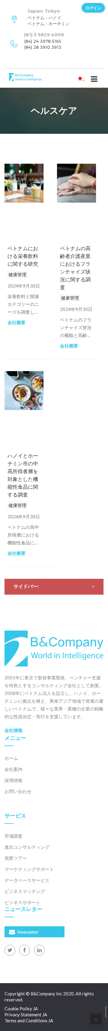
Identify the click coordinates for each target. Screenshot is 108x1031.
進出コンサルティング (27, 847)
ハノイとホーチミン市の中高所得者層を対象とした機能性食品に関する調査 (23, 475)
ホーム (11, 758)
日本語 (85, 78)
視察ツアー (15, 858)
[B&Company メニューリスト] (94, 78)
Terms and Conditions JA (28, 1020)
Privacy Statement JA (25, 1014)
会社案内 (13, 769)
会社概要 (17, 322)
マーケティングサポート (29, 869)
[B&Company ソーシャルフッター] (9, 950)
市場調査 (13, 836)
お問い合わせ (18, 791)
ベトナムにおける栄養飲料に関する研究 (23, 256)
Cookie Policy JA (21, 1008)
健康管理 (17, 274)
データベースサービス (27, 880)
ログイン (93, 7)
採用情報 (13, 780)
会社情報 (13, 730)
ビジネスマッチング (24, 891)
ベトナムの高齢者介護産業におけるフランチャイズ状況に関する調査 (75, 268)
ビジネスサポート (22, 902)
